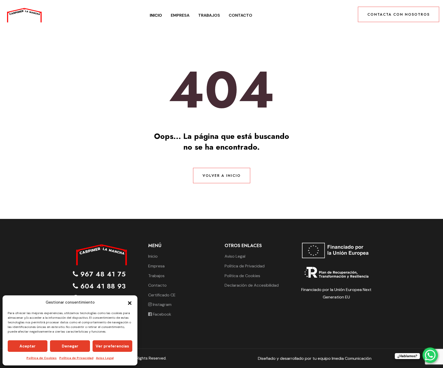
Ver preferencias (112, 346)
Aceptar (27, 346)
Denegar (70, 346)
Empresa (180, 15)
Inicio (156, 15)
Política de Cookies (41, 358)
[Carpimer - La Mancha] (24, 15)
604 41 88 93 (102, 286)
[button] (129, 302)
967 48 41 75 (102, 274)
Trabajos (209, 15)
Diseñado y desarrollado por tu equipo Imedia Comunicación (314, 358)
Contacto (240, 15)
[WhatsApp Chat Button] (430, 355)
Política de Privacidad (76, 358)
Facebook (161, 314)
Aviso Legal (105, 358)
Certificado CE (162, 295)
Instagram (162, 304)
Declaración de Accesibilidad (252, 285)
